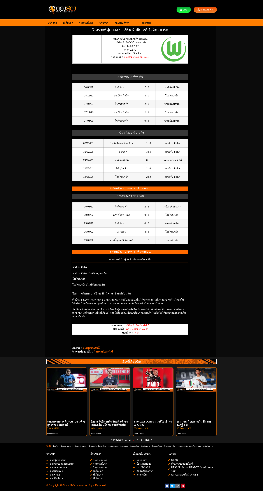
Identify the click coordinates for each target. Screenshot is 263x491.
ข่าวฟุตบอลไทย (77, 446)
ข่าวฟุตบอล (65, 446)
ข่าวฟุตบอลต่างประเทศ (94, 446)
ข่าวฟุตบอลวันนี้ (91, 348)
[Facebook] (167, 486)
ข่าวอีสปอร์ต (146, 446)
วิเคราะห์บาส (178, 446)
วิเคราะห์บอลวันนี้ (103, 351)
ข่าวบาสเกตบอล (111, 446)
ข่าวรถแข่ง (123, 446)
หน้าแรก (52, 23)
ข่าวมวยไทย (134, 446)
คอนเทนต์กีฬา (122, 23)
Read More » (52, 434)
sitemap (146, 23)
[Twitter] (172, 486)
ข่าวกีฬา (103, 23)
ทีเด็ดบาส (188, 446)
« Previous (117, 439)
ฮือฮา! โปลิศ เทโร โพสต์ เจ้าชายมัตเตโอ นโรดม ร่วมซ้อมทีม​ (109, 423)
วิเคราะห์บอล (86, 23)
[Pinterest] (183, 486)
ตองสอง (79, 485)
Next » (148, 439)
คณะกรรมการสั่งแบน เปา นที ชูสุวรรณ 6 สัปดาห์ (66, 423)
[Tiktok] (177, 486)
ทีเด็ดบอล (68, 23)
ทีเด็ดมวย (209, 446)
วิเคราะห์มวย (198, 446)
